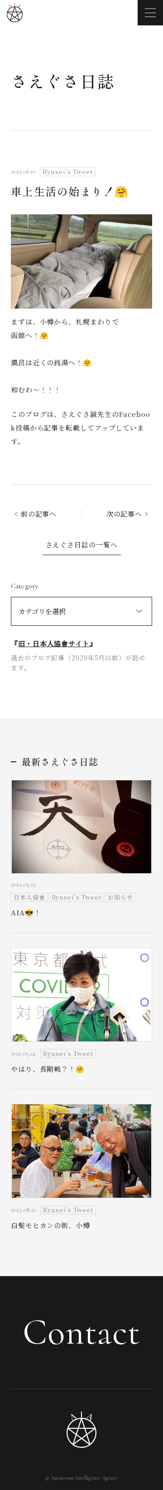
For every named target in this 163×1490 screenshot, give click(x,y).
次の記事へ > (127, 513)
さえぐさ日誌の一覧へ (82, 544)
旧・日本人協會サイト (54, 643)
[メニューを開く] (150, 12)
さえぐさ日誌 (63, 80)
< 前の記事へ (35, 513)
